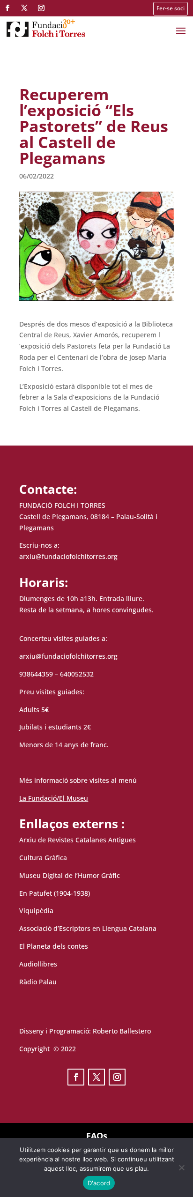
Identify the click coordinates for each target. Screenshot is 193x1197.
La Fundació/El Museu (53, 798)
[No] (181, 1167)
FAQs (96, 1135)
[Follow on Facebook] (7, 8)
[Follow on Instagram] (41, 8)
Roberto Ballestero (122, 1030)
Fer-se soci (170, 8)
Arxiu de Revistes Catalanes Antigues (77, 839)
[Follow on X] (24, 8)
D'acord (99, 1183)
